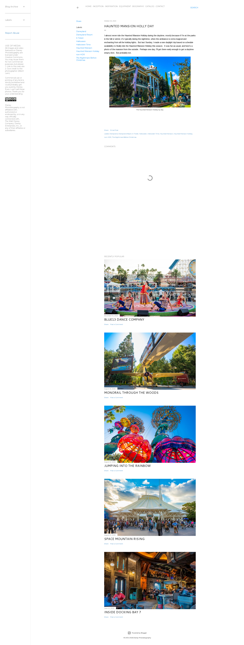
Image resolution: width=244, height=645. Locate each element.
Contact (160, 6)
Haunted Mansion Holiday (87, 51)
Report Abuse (12, 33)
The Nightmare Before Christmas (124, 137)
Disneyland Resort (84, 35)
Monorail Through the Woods (131, 392)
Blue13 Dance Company (124, 319)
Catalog (149, 6)
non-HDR (80, 54)
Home (88, 6)
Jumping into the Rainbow (127, 466)
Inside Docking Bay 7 (122, 612)
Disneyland (81, 31)
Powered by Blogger (139, 633)
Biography (138, 6)
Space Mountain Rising (124, 539)
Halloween (81, 41)
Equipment (125, 6)
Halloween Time (83, 44)
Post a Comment (116, 324)
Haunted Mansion (84, 48)
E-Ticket (79, 38)
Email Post (114, 130)
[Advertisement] (150, 231)
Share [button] (78, 21)
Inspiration (111, 6)
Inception (98, 6)
